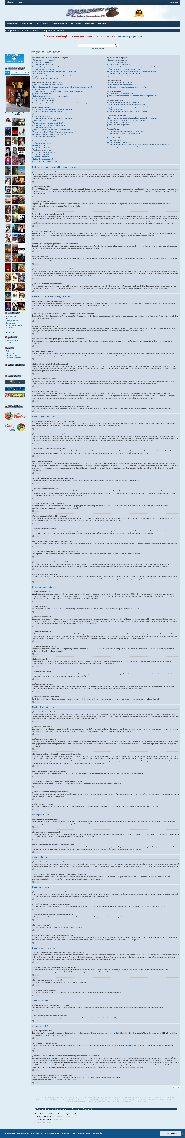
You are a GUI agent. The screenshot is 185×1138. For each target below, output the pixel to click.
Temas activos (11, 327)
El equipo (9, 343)
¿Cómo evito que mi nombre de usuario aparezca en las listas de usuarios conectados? (62, 87)
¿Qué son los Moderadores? (117, 62)
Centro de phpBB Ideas (129, 1046)
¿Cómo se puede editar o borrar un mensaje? (47, 112)
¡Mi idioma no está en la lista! (42, 94)
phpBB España (58, 1119)
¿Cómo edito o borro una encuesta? (44, 121)
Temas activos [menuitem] (76, 24)
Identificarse (10, 332)
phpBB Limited (114, 1033)
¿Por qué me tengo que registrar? (43, 60)
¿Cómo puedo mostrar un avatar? (43, 98)
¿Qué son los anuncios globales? (43, 152)
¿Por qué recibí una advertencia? (43, 127)
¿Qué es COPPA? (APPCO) (41, 62)
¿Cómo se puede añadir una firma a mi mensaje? (49, 114)
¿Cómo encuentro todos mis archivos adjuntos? (123, 134)
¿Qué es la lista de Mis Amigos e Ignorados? (122, 93)
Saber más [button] (97, 1133)
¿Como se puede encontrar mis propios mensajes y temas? (127, 111)
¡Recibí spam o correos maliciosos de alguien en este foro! (127, 87)
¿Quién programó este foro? (116, 140)
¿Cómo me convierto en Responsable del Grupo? (124, 69)
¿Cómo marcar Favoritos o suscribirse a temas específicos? (127, 120)
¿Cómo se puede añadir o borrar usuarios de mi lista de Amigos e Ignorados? (133, 96)
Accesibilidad (103, 24)
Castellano (14, 72)
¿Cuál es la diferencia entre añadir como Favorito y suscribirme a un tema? (132, 118)
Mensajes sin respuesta (14, 325)
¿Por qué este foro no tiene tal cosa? (119, 142)
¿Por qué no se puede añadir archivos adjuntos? (49, 125)
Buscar (8, 318)
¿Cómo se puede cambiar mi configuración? (47, 85)
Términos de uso (11, 355)
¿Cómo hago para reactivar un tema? (45, 137)
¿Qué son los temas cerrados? (42, 159)
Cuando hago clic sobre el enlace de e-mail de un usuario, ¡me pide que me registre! (61, 103)
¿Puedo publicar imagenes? (42, 150)
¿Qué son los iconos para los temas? (45, 161)
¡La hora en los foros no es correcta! (44, 89)
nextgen (68, 1117)
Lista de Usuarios (12, 340)
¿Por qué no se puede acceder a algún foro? (47, 123)
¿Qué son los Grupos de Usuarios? (119, 64)
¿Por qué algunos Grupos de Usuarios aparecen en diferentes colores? (131, 71)
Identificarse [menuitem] (174, 2)
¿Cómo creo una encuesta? (41, 116)
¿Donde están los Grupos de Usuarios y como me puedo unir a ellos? (131, 67)
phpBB (120, 356)
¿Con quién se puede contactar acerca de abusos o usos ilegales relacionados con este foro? (139, 145)
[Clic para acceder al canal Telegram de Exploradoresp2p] (14, 62)
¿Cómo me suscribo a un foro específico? (121, 122)
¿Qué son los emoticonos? (41, 148)
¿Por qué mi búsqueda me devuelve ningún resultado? (126, 105)
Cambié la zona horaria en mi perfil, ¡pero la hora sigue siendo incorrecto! (57, 91)
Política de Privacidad (13, 358)
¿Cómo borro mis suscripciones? (118, 125)
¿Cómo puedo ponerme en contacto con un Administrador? (127, 147)
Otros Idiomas (24, 72)
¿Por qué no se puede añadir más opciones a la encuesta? (52, 118)
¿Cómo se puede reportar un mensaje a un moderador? (51, 130)
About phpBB (48, 1035)
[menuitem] (20, 2)
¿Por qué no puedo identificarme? (44, 69)
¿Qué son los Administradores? (117, 60)
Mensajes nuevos (12, 321)
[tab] (7, 73)
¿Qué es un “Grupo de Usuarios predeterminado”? (124, 74)
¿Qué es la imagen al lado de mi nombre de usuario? (50, 96)
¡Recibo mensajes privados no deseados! (121, 85)
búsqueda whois (52, 1060)
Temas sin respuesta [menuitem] (59, 24)
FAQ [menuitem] (37, 24)
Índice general (11, 316)
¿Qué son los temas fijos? (41, 157)
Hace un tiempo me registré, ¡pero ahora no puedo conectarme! (54, 71)
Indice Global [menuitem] (89, 24)
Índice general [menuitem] (27, 24)
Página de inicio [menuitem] (12, 24)
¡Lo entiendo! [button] (171, 1133)
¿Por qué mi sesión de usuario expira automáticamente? (51, 76)
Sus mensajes (11, 323)
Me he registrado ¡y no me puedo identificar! (47, 67)
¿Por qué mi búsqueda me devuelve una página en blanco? (127, 107)
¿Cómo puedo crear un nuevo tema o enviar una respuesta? (52, 109)
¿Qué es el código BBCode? (42, 143)
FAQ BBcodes (10, 353)
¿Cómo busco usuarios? (115, 109)
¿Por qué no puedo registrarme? (43, 64)
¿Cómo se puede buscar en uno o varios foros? (123, 102)
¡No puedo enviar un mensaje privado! (120, 82)
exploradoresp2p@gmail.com (128, 37)
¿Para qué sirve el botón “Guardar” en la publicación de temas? (54, 132)
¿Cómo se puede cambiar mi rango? (44, 101)
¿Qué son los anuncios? (40, 154)
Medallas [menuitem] (10, 2)
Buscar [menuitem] (45, 24)
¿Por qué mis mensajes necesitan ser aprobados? (49, 134)
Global (7, 72)
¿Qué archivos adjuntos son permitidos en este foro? (125, 131)
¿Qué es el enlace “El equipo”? (117, 76)
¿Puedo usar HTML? (39, 145)
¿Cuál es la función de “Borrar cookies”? (46, 78)
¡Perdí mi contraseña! (39, 74)
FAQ (7, 351)
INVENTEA (59, 1117)
